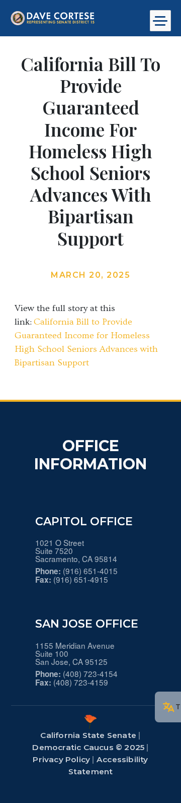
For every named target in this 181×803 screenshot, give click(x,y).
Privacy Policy (61, 759)
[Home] (70, 18)
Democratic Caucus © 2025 (88, 747)
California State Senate (88, 735)
